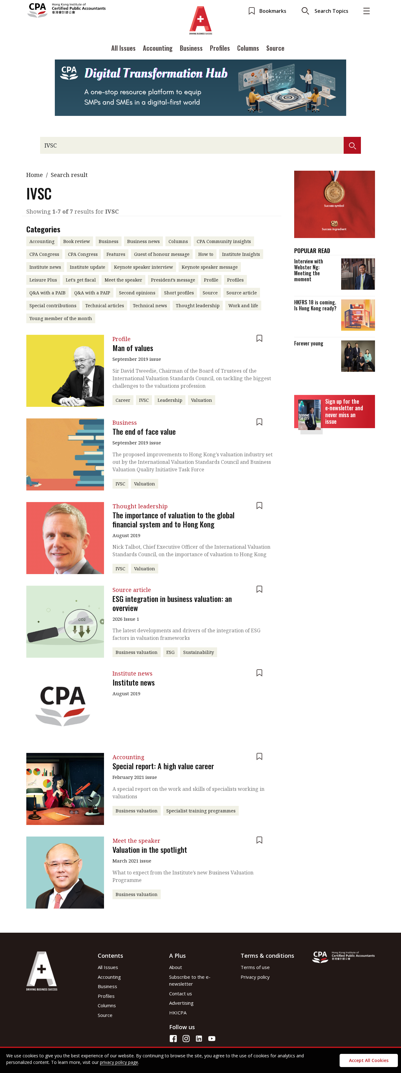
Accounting (158, 48)
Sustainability (198, 652)
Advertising (181, 1003)
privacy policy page (119, 1062)
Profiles (220, 48)
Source (275, 48)
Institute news (133, 682)
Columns (248, 48)
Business (191, 48)
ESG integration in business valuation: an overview (172, 603)
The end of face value (144, 431)
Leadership (170, 400)
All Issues (123, 48)
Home (34, 175)
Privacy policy (255, 977)
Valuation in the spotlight (149, 849)
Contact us (180, 993)
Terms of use (255, 967)
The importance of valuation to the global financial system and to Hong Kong (173, 519)
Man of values (132, 347)
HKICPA (177, 1012)
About (175, 967)
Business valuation (137, 652)
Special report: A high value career (163, 765)
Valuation (201, 400)
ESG (170, 652)
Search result (69, 175)
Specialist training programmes (201, 811)
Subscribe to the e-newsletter (190, 980)
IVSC (144, 400)
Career (123, 400)
